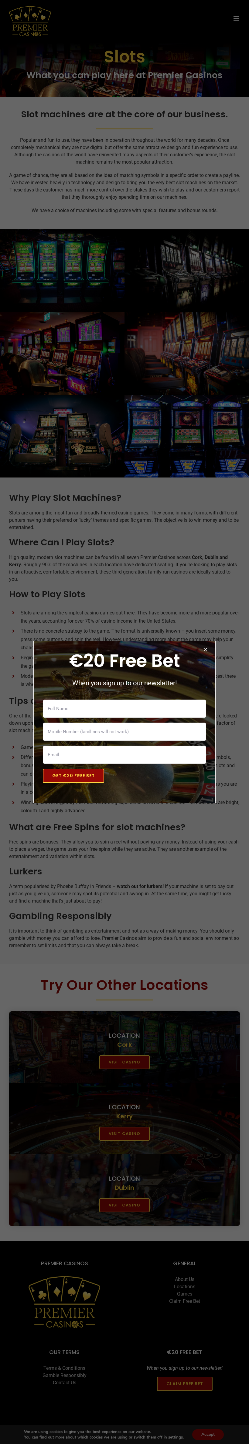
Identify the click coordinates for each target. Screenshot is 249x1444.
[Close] (205, 649)
